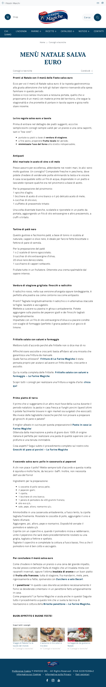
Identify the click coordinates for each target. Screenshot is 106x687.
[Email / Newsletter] (98, 3)
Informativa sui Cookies (29, 674)
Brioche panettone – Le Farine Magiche (66, 604)
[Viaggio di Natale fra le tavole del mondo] (25, 635)
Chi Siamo (7, 33)
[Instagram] (53, 680)
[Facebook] (47, 680)
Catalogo (66, 31)
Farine (35, 31)
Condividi (86, 70)
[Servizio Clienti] (102, 3)
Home (42, 42)
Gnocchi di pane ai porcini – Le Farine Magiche (40, 449)
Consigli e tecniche (57, 42)
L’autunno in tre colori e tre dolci (51, 644)
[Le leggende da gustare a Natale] (80, 635)
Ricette (50, 31)
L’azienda (21, 31)
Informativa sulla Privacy (58, 674)
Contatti (99, 31)
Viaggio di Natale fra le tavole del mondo (23, 644)
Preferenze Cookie (21, 671)
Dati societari (82, 674)
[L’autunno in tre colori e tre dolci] (52, 635)
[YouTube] (59, 680)
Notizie (83, 31)
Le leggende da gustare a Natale (79, 644)
